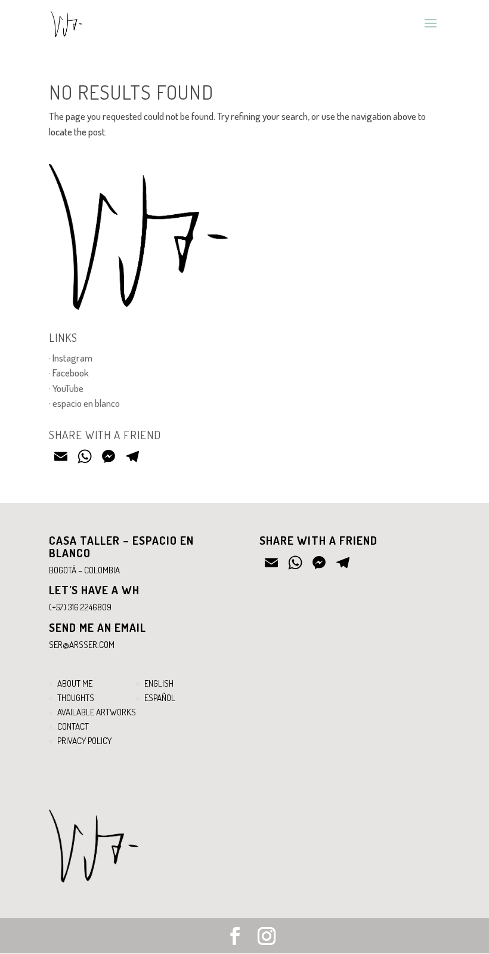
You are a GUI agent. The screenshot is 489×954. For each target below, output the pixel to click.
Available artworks (96, 712)
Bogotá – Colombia (84, 570)
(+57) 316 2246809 (80, 607)
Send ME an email (97, 627)
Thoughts (75, 697)
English (159, 683)
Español (159, 697)
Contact (73, 726)
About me (74, 683)
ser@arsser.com (81, 644)
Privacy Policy (84, 740)
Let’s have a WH (94, 589)
